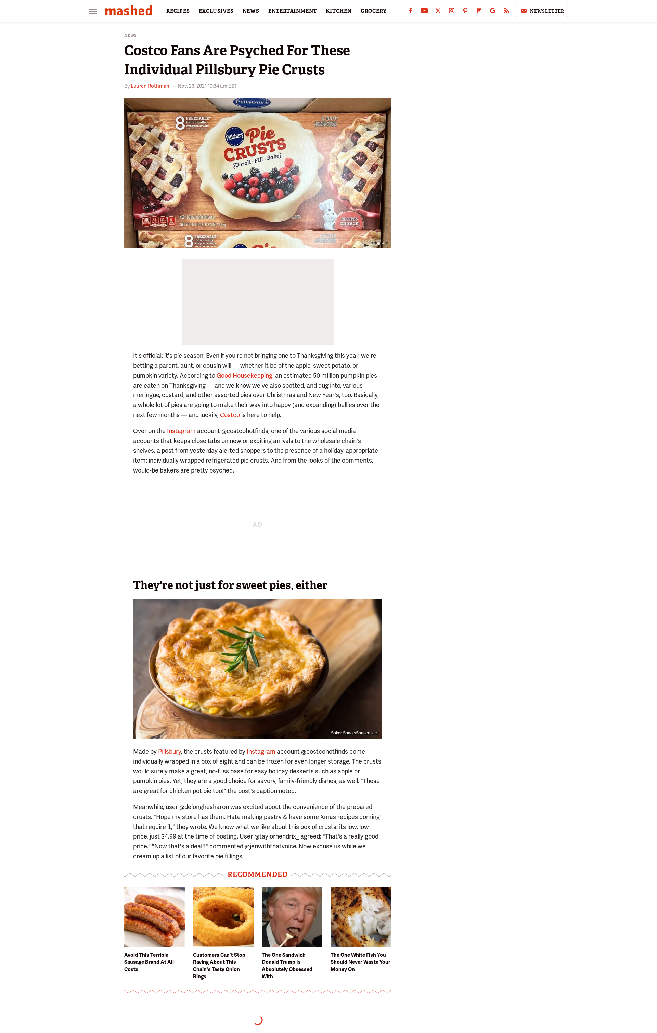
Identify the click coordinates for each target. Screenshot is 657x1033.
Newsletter (547, 11)
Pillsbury (169, 751)
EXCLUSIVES (216, 11)
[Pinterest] (465, 12)
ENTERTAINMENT (292, 11)
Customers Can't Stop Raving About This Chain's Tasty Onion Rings (219, 966)
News (130, 35)
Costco (230, 415)
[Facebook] (411, 12)
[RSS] (506, 12)
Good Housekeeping (244, 375)
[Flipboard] (479, 12)
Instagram (378, 243)
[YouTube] (424, 12)
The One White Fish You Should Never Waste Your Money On (360, 962)
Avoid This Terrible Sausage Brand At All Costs (149, 962)
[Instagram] (452, 12)
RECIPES (178, 11)
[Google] (493, 12)
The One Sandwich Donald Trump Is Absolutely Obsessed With (287, 966)
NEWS (251, 11)
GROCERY (374, 11)
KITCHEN (339, 11)
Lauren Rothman (150, 86)
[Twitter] (438, 12)
